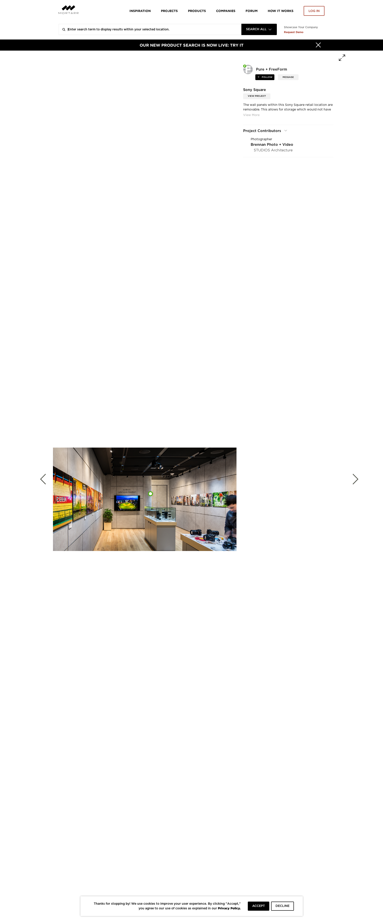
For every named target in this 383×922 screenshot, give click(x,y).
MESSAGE (288, 77)
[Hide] (318, 45)
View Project (257, 96)
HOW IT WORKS (280, 10)
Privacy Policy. (229, 908)
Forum (252, 10)
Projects (169, 10)
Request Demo (293, 32)
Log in (314, 11)
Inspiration (140, 10)
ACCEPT (258, 906)
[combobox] (259, 29)
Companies (225, 10)
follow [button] (266, 77)
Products (197, 10)
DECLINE (282, 906)
